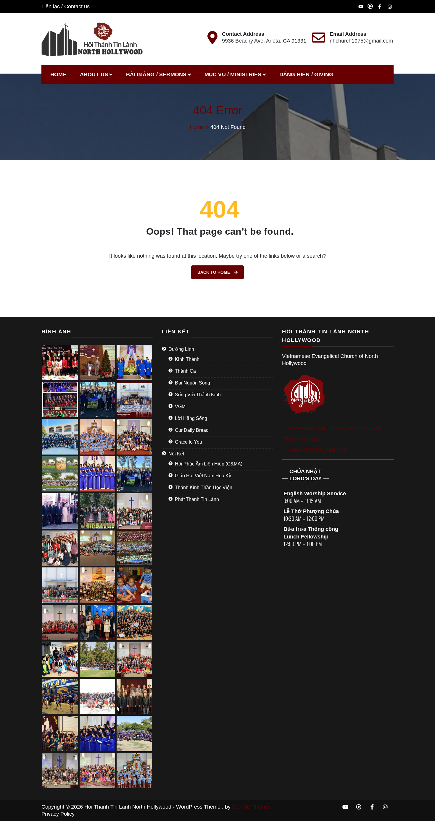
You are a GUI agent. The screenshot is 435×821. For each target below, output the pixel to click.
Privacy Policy (58, 814)
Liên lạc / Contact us (65, 6)
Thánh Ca (185, 371)
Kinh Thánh (187, 359)
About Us (94, 74)
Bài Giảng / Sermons (156, 74)
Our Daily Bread (192, 430)
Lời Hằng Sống (191, 418)
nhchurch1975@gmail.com (361, 41)
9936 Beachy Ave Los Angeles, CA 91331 (332, 428)
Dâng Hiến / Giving (306, 74)
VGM (180, 406)
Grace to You (188, 441)
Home (58, 74)
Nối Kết (176, 453)
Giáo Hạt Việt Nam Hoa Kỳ (203, 475)
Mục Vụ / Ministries (233, 74)
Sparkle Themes (251, 807)
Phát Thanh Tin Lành (197, 499)
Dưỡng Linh (181, 349)
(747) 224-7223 (301, 439)
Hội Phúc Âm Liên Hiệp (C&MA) (208, 463)
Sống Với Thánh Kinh (198, 394)
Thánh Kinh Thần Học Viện (203, 487)
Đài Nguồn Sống (192, 382)
